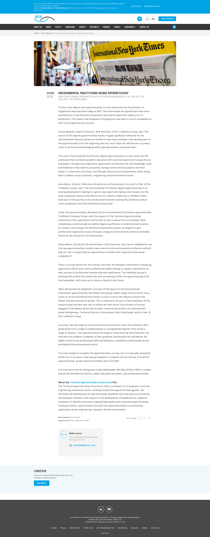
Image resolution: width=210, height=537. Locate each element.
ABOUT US (38, 27)
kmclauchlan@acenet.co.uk (84, 445)
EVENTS (117, 27)
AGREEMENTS (129, 27)
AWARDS (106, 27)
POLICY (58, 27)
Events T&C (88, 528)
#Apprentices (79, 420)
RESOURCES (94, 27)
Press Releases (47, 33)
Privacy (63, 528)
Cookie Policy (61, 8)
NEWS (48, 27)
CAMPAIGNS (70, 27)
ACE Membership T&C (105, 528)
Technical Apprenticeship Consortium (90, 382)
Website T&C (75, 528)
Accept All (137, 6)
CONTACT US (144, 27)
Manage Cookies (153, 6)
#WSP (87, 420)
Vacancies (135, 528)
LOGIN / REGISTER (167, 18)
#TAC (72, 420)
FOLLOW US (41, 483)
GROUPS (82, 27)
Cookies (54, 528)
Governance (122, 528)
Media (144, 528)
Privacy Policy (46, 8)
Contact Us (155, 528)
